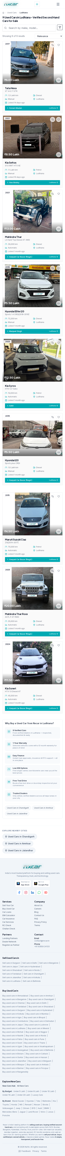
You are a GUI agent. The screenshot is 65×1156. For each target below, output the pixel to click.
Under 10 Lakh (48, 1091)
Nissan (37, 1104)
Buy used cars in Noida (36, 1035)
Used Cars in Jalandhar (17, 813)
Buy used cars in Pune (34, 1039)
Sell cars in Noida (32, 970)
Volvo (43, 1112)
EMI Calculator (8, 915)
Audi (40, 1108)
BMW (46, 1108)
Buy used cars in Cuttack (37, 1054)
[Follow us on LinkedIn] (32, 892)
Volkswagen (7, 1108)
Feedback (26, 1151)
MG (21, 1104)
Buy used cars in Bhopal (34, 1017)
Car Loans (6, 912)
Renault (28, 1104)
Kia (54, 1101)
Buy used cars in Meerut (38, 1028)
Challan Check (8, 929)
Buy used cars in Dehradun (42, 1021)
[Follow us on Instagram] (26, 892)
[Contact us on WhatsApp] (39, 892)
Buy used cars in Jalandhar (14, 1061)
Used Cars (12, 12)
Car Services (8, 922)
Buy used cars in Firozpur (37, 1068)
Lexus (50, 1112)
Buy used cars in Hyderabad (39, 1010)
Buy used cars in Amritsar (42, 996)
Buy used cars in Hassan (36, 1057)
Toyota (5, 1104)
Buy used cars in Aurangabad (15, 1050)
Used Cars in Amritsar (43, 808)
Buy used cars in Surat (12, 1043)
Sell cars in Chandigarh (34, 974)
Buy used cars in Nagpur (36, 1032)
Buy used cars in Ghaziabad (41, 1006)
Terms (37, 925)
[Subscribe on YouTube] (46, 892)
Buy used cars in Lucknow (36, 1025)
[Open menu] (58, 4)
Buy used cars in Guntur (12, 1057)
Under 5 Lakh (19, 1091)
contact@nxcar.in (41, 941)
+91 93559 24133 (42, 946)
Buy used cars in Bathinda (42, 1050)
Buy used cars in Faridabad (14, 1006)
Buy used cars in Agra (11, 1017)
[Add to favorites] (58, 45)
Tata (38, 1101)
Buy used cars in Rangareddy (15, 1072)
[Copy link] (58, 80)
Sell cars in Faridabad (11, 974)
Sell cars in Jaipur (10, 966)
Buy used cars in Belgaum (39, 1061)
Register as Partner (10, 945)
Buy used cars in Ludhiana (13, 1028)
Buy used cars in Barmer (13, 1068)
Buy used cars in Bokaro (13, 1054)
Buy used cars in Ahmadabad (15, 996)
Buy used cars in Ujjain (12, 1046)
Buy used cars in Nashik (12, 1035)
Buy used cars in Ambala (38, 1064)
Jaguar (23, 1112)
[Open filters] (60, 27)
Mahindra (46, 1101)
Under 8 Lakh (33, 1091)
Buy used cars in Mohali (12, 1032)
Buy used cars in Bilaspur (13, 1064)
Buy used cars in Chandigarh (41, 999)
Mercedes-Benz (9, 1112)
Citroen (26, 1108)
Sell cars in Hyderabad (30, 966)
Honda (14, 1104)
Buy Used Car (8, 909)
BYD (34, 1108)
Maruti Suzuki (18, 1101)
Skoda (45, 1104)
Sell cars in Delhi (29, 963)
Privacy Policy (40, 922)
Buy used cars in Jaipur (12, 1025)
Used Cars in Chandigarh (18, 808)
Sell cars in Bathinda (32, 981)
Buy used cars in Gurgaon (13, 1010)
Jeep (18, 1108)
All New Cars (23, 1086)
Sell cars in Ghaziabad (12, 970)
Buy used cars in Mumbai (37, 1014)
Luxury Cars (37, 1095)
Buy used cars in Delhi (37, 1003)
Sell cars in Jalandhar (11, 977)
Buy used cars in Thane (34, 1043)
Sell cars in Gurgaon (11, 963)
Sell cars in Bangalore (48, 963)
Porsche (6, 1115)
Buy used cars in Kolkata (13, 1014)
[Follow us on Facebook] (19, 892)
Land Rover (33, 1112)
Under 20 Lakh (23, 1095)
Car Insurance (8, 919)
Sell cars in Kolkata (31, 977)
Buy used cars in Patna (12, 1039)
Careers (37, 909)
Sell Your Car (8, 905)
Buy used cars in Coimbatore (15, 1021)
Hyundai (30, 1101)
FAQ (36, 919)
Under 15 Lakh (8, 1095)
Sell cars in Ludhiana (11, 981)
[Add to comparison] (52, 45)
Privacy (35, 1151)
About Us (38, 905)
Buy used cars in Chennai (13, 1003)
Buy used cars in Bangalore (14, 999)
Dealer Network (9, 942)
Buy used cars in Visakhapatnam (39, 1046)
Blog (36, 912)
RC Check (6, 925)
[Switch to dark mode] (37, 4)
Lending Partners (10, 938)
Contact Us (39, 915)
